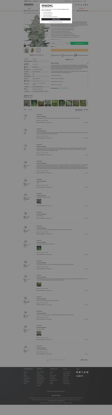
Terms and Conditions (62, 9)
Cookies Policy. (48, 10)
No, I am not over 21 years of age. (56, 21)
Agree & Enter (56, 19)
